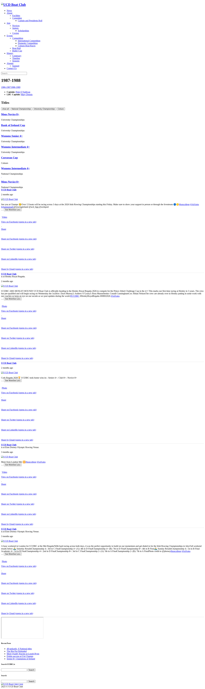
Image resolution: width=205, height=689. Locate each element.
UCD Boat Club (8, 190)
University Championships (44, 109)
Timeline (16, 58)
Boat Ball (16, 48)
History (10, 53)
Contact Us (12, 68)
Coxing (15, 33)
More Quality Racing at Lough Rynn (23, 654)
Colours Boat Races (26, 46)
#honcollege (184, 204)
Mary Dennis (26, 94)
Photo (4, 306)
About (9, 13)
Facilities (16, 15)
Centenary (16, 56)
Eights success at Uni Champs (20, 656)
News (9, 10)
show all (5, 109)
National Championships (21, 109)
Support (15, 66)
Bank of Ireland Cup (13, 125)
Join (8, 23)
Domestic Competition (28, 43)
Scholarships (23, 30)
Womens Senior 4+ (12, 136)
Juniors (15, 28)
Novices (16, 25)
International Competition (29, 41)
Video (4, 217)
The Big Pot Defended (17, 651)
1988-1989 (15, 87)
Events (10, 35)
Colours (61, 109)
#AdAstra (194, 204)
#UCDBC (74, 296)
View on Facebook (18, 222)
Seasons (15, 61)
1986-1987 (6, 87)
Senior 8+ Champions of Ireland (21, 659)
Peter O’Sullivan (23, 92)
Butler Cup (17, 51)
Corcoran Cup (9, 157)
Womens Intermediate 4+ (15, 146)
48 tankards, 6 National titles (19, 649)
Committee (17, 18)
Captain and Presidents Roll (30, 20)
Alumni (10, 63)
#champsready (7, 207)
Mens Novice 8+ (10, 114)
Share (3, 229)
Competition (17, 38)
